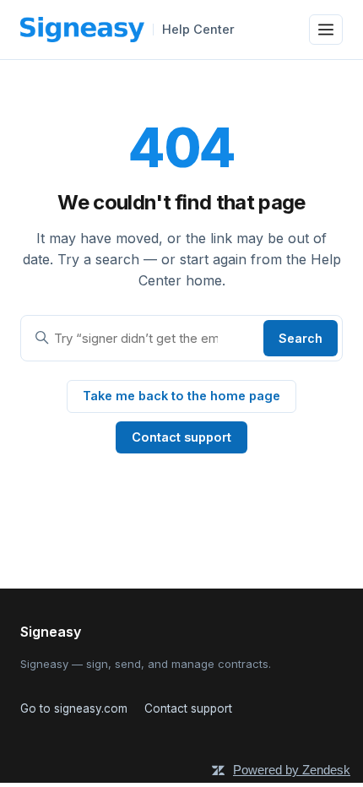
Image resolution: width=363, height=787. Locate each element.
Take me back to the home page (181, 395)
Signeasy (50, 631)
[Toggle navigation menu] (326, 29)
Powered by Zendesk (291, 770)
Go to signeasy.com (73, 708)
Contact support (181, 437)
